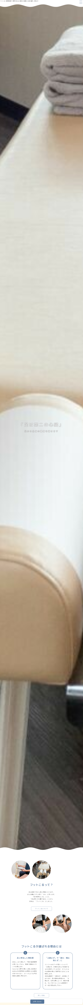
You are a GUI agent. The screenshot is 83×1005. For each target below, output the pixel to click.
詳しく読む (41, 995)
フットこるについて (41, 908)
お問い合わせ (37, 1001)
